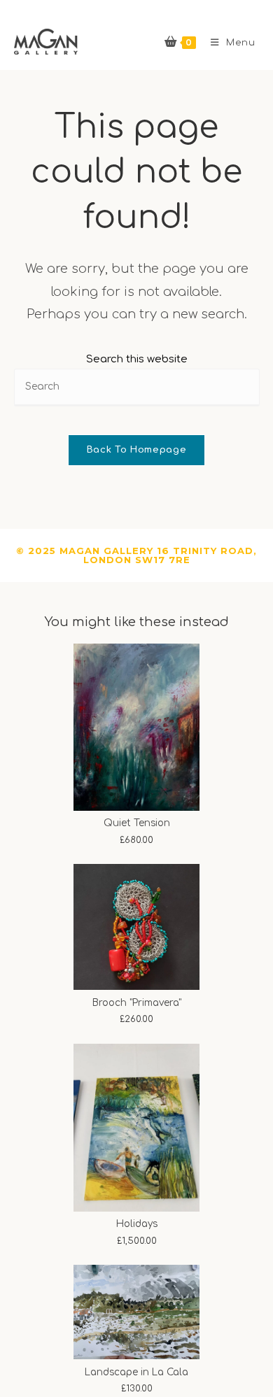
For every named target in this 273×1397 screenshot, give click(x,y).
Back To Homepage (136, 450)
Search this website (137, 359)
